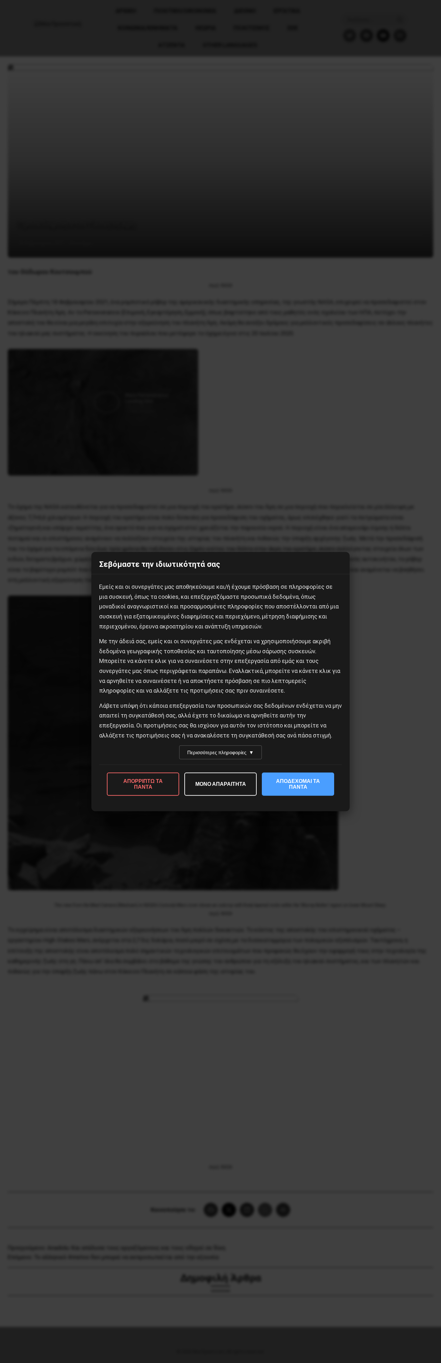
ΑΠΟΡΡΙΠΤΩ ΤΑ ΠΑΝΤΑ (143, 784)
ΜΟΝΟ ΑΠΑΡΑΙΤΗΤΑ (220, 784)
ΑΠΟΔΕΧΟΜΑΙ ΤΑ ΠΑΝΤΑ (298, 784)
